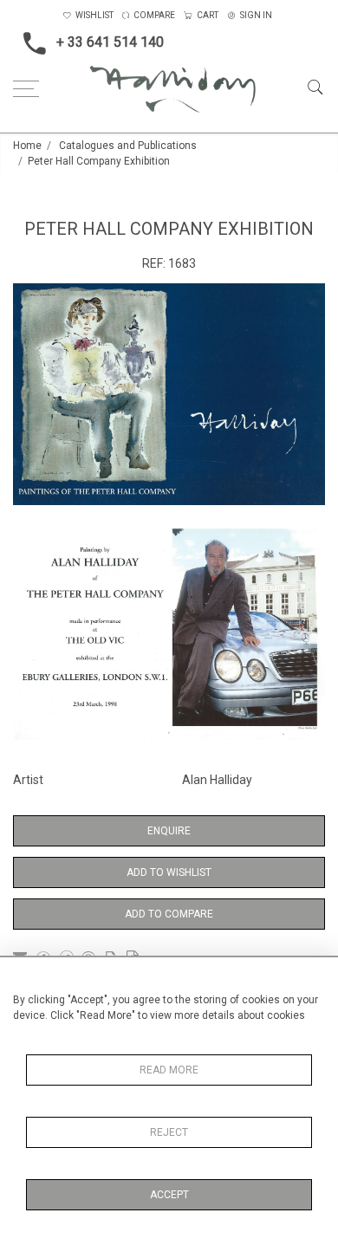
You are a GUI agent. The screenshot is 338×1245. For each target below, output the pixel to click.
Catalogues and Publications (128, 145)
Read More (169, 1070)
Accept (169, 1195)
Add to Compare (169, 914)
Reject (169, 1132)
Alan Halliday (217, 780)
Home (27, 145)
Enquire (169, 831)
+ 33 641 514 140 (110, 42)
